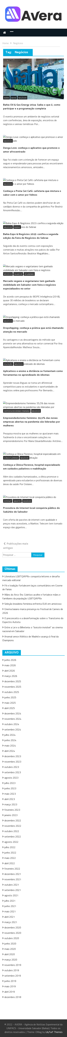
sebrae (17, 227)
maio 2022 (10, 858)
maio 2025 (10, 703)
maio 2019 (10, 986)
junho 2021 (10, 906)
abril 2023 (9, 799)
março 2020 (10, 959)
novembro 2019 (12, 965)
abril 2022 (9, 863)
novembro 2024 (12, 719)
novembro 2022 (12, 826)
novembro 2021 (12, 879)
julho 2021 (9, 901)
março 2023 (10, 804)
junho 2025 (10, 697)
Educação (8, 364)
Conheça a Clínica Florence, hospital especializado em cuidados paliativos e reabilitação (31, 467)
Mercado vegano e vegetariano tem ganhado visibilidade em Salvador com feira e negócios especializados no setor (29, 285)
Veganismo (29, 274)
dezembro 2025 (12, 681)
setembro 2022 (12, 836)
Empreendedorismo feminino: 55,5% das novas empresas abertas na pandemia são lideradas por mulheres (31, 422)
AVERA (6, 98)
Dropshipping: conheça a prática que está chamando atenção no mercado (33, 330)
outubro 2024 (11, 724)
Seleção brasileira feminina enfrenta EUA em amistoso (33, 604)
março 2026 (10, 676)
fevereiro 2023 (12, 810)
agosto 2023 (11, 778)
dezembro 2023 (12, 756)
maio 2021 (10, 911)
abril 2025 (9, 708)
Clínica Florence (11, 458)
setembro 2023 (12, 772)
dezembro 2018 (12, 997)
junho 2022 (10, 852)
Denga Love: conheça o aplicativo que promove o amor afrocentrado (31, 150)
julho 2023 (9, 783)
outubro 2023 (11, 767)
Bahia (13, 98)
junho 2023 (10, 788)
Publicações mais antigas (15, 545)
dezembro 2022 (12, 820)
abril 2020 (9, 954)
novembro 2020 (12, 933)
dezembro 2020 (12, 927)
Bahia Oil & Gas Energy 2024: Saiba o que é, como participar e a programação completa (31, 107)
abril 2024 (9, 751)
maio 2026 (10, 665)
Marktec (17, 501)
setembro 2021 (12, 890)
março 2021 (10, 922)
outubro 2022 (11, 831)
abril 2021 (9, 917)
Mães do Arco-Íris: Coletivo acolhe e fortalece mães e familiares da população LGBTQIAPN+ (31, 596)
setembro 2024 (12, 729)
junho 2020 (10, 943)
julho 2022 (9, 847)
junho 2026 (10, 660)
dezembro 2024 (12, 713)
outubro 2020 (11, 938)
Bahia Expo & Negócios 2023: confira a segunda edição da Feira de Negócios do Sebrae (30, 236)
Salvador (18, 274)
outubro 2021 (11, 885)
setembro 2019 (12, 976)
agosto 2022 (11, 842)
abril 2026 (9, 670)
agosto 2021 (11, 895)
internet (7, 501)
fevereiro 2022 (12, 868)
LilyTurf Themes (53, 1032)
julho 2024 (9, 735)
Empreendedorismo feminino (17, 411)
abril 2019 (9, 992)
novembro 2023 (12, 761)
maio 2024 (10, 745)
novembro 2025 (12, 687)
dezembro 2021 (12, 874)
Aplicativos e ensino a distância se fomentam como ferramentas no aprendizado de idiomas (33, 373)
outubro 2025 (11, 692)
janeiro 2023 (10, 815)
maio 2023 (10, 794)
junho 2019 (10, 981)
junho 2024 (10, 740)
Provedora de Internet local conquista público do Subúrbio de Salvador (31, 510)
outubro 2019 (11, 970)
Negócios (22, 98)
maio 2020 (10, 949)
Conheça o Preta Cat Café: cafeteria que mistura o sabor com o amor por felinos (32, 193)
